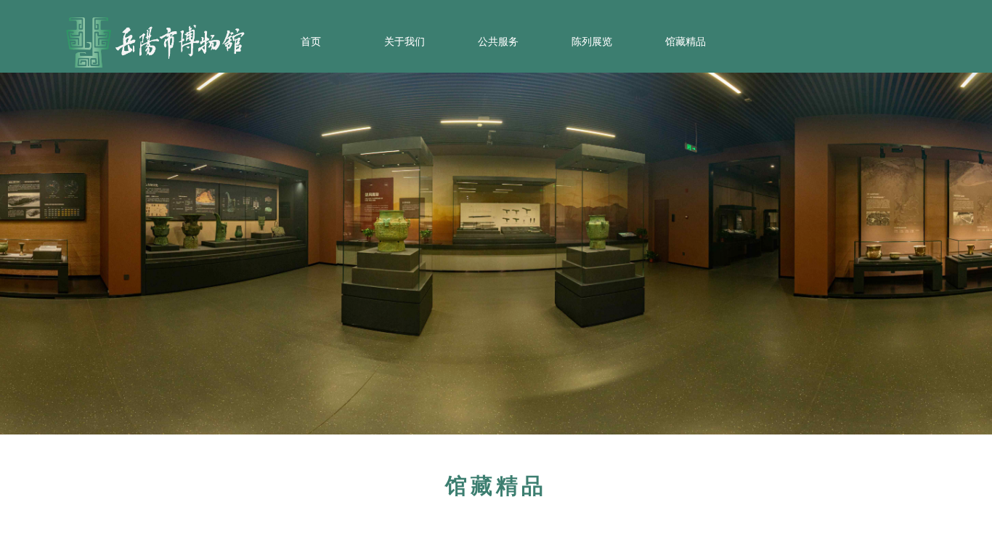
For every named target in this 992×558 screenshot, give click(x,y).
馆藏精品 (685, 41)
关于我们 (404, 41)
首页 (311, 41)
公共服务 (498, 41)
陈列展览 (592, 41)
